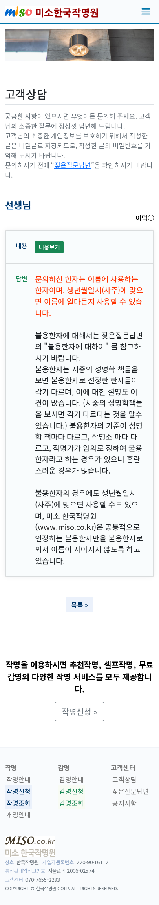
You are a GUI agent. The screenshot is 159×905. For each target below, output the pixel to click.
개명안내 (18, 815)
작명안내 (18, 779)
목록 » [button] (79, 604)
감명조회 (71, 803)
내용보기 (49, 247)
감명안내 (71, 779)
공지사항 (124, 803)
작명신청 (18, 791)
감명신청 (71, 791)
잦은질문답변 (72, 165)
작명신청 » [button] (79, 711)
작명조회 (18, 803)
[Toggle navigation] (146, 12)
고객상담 (124, 779)
